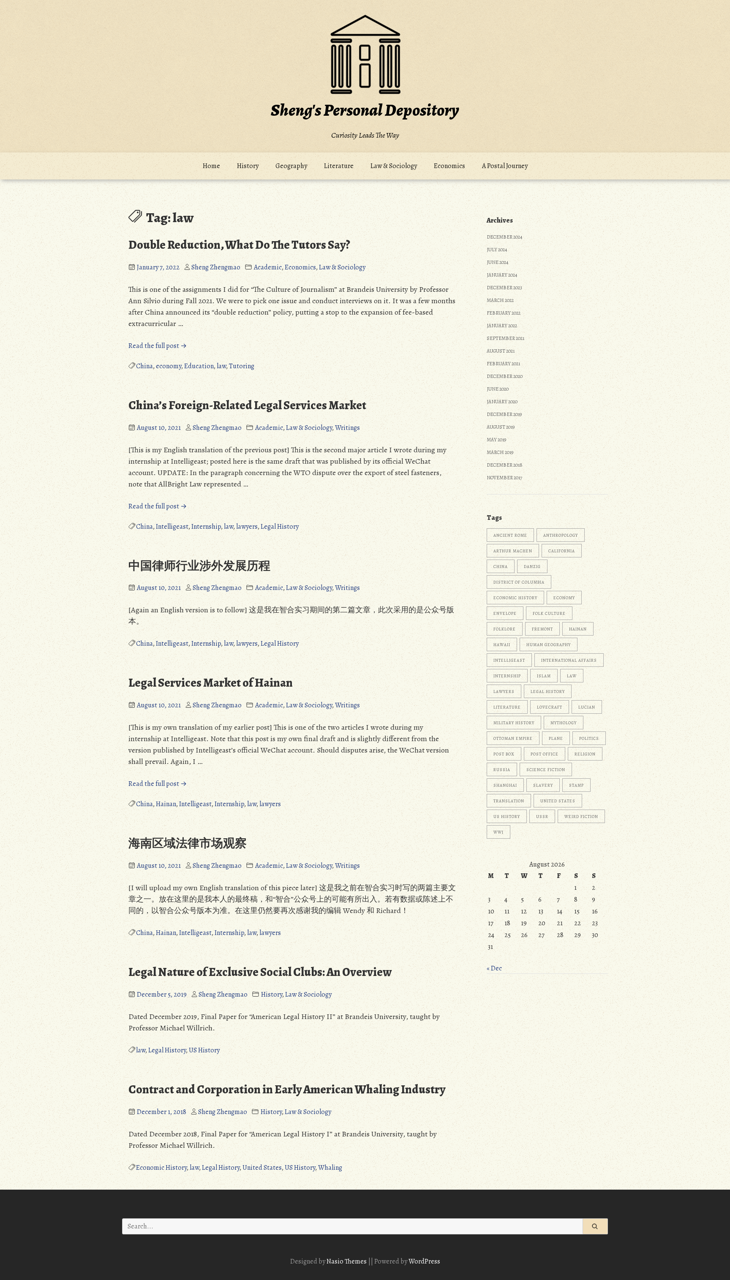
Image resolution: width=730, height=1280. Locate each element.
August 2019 (501, 427)
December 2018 (505, 465)
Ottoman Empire (513, 738)
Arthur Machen (512, 551)
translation (508, 801)
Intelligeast (172, 526)
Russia (501, 769)
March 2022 (500, 300)
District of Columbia (519, 582)
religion (585, 754)
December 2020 (505, 376)
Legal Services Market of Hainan (210, 683)
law (221, 366)
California (561, 551)
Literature (339, 166)
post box (504, 754)
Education (199, 366)
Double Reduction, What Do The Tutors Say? (239, 245)
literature (507, 707)
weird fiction (581, 816)
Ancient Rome (510, 535)
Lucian (586, 707)
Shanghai (505, 785)
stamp (576, 785)
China (144, 366)
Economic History (161, 1167)
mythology (563, 723)
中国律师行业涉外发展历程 (199, 566)
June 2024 (497, 262)
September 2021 (505, 338)
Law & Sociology (393, 166)
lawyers (247, 526)
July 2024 (497, 249)
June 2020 (498, 389)
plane (556, 738)
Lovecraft (549, 707)
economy (168, 366)
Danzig (532, 566)
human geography (548, 644)
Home (211, 166)
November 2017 (504, 477)
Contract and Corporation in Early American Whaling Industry (286, 1090)
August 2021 (501, 351)
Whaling (330, 1167)
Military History (513, 723)
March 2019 (500, 452)
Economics (449, 166)
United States (262, 1167)
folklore (504, 629)
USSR (542, 816)
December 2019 (504, 414)
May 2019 (496, 439)
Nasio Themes (347, 1261)
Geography (291, 166)
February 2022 (503, 313)
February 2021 (503, 363)
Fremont (542, 629)
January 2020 (502, 401)
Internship (206, 526)
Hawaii (501, 644)
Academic (268, 267)
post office (544, 754)
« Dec (494, 968)
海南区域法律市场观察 (187, 843)
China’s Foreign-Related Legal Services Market (247, 405)
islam (544, 676)
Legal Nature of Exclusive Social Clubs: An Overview (260, 972)
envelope (505, 613)
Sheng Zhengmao (215, 267)
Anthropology (560, 535)
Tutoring (241, 366)
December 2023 (504, 287)
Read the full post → (157, 346)
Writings (347, 427)
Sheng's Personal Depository (365, 110)
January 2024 (502, 275)
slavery (543, 785)
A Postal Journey (505, 166)
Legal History (280, 526)
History (248, 166)
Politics (589, 738)
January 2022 (502, 325)
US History (204, 1050)
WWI (498, 832)
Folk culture (549, 613)
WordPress (424, 1261)
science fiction (545, 769)
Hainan (166, 804)
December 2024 (504, 237)
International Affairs (569, 660)
